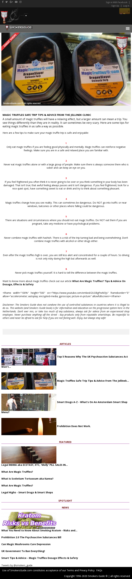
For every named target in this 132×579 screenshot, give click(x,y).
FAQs (99, 570)
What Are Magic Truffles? (17, 471)
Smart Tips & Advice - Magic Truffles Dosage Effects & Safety (39, 558)
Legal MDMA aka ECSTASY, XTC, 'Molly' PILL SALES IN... (34, 464)
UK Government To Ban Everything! (23, 551)
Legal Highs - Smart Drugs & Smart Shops (27, 492)
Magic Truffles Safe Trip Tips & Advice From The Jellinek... (92, 380)
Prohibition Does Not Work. (73, 426)
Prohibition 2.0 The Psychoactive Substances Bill (31, 537)
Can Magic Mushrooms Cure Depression (26, 544)
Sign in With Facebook (117, 2)
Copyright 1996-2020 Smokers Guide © (86, 576)
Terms (70, 570)
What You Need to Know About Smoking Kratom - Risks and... (39, 530)
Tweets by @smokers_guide (16, 565)
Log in (126, 5)
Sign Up (115, 5)
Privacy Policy (87, 570)
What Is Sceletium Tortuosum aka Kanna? (27, 478)
